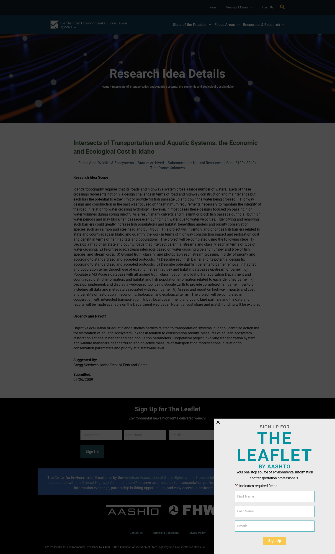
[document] (167, 277)
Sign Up (274, 541)
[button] (218, 422)
